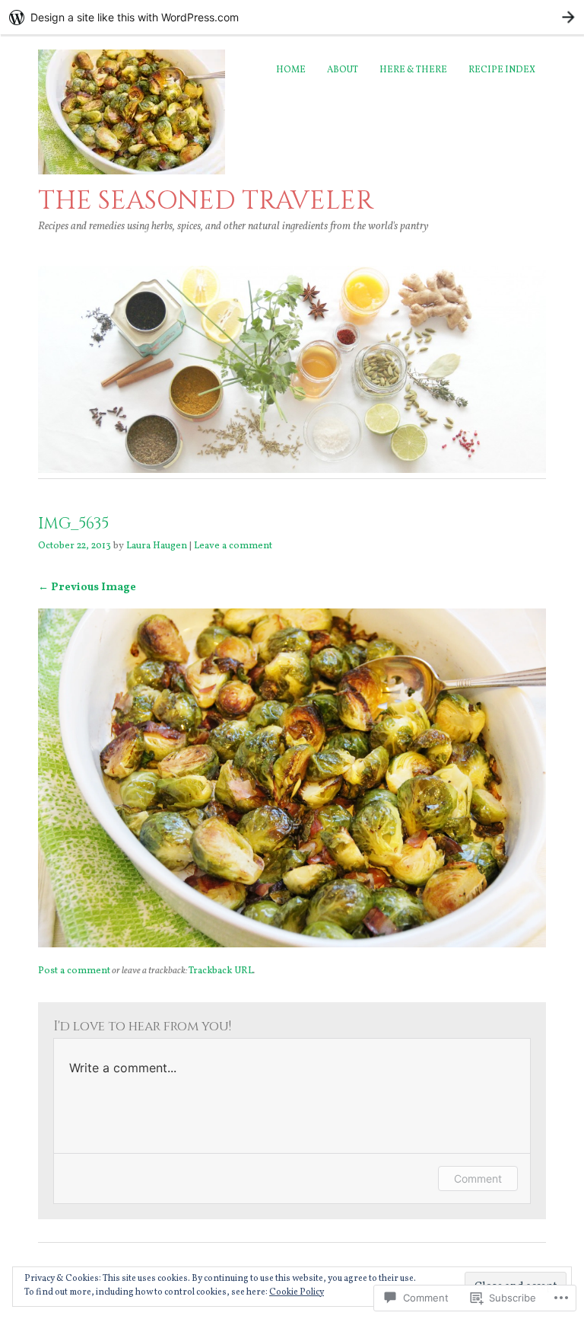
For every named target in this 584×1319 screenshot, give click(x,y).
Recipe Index (501, 70)
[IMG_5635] (292, 944)
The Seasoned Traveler (205, 201)
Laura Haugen (156, 546)
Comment (478, 1178)
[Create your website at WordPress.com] (292, 17)
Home (291, 70)
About (342, 70)
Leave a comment (233, 546)
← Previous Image (87, 587)
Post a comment (74, 971)
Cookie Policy (296, 1292)
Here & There (413, 70)
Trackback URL (221, 971)
